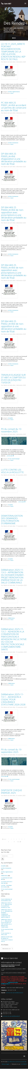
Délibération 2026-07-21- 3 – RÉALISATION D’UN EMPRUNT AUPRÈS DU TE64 (6, 905)
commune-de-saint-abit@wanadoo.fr (9, 983)
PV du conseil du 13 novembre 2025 (11, 430)
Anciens (18, 841)
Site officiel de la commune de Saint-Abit (17, 1061)
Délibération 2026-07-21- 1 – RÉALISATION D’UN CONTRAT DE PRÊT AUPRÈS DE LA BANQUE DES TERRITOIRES (6, 923)
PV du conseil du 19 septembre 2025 (11, 751)
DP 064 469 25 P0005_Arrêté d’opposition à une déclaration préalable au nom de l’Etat (13, 158)
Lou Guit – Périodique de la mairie (6, 886)
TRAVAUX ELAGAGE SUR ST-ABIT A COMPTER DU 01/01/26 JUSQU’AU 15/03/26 (13, 378)
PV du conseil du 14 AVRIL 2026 (6, 933)
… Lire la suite (9, 455)
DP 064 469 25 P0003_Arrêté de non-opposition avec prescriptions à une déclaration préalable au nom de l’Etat (13, 271)
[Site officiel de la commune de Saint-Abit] (6, 3)
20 (14, 841)
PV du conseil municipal (13, 458)
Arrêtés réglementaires (14, 91)
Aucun (11, 93)
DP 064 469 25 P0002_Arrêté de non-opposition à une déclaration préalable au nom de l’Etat (13, 326)
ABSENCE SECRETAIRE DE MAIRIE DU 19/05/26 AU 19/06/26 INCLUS (7, 939)
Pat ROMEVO (24, 1064)
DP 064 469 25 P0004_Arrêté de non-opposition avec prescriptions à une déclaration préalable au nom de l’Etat (13, 214)
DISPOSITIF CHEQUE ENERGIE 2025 (11, 791)
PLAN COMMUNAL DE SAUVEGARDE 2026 (6, 899)
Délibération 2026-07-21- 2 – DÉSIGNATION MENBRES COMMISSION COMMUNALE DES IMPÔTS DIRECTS (6, 913)
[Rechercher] (2, 858)
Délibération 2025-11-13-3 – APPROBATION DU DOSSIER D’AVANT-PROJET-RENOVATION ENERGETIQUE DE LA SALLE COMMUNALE (12, 576)
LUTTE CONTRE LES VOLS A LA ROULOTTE (12, 471)
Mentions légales (5, 1064)
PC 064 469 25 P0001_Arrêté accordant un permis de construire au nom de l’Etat (13, 106)
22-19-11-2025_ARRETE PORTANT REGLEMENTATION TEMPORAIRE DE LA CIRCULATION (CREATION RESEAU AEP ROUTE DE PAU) (13, 51)
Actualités (10, 418)
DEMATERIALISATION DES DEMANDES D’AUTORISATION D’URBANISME (12, 519)
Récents (4, 839)
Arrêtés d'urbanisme (13, 142)
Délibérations (11, 618)
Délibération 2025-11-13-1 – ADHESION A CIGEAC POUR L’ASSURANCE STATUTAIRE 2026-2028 (13, 699)
